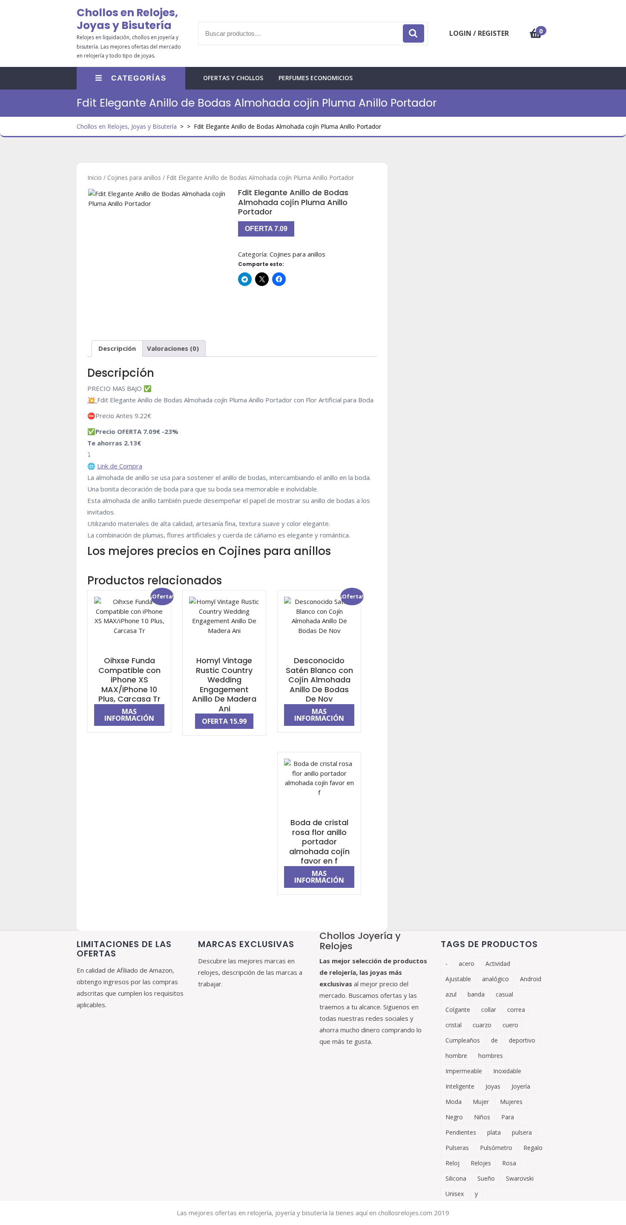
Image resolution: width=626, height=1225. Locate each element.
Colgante (457, 1009)
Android (530, 979)
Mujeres (511, 1102)
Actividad (497, 963)
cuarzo (482, 1025)
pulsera (522, 1132)
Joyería (520, 1086)
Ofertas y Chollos (233, 78)
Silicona (455, 1178)
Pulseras (457, 1148)
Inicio (94, 177)
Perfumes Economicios (316, 78)
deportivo (522, 1040)
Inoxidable (507, 1071)
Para (507, 1117)
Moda (453, 1102)
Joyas (492, 1086)
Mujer (481, 1102)
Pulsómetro (496, 1148)
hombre (456, 1056)
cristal (453, 1025)
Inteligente (459, 1086)
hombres (490, 1056)
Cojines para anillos (134, 177)
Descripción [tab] (117, 348)
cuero (510, 1025)
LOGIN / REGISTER (479, 33)
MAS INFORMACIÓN (129, 715)
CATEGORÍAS (139, 78)
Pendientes (460, 1132)
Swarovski (520, 1178)
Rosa (509, 1163)
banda (476, 994)
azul (451, 994)
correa (516, 1009)
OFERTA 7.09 (266, 228)
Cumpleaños (462, 1040)
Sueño (486, 1178)
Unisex (454, 1194)
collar (488, 1009)
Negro (454, 1117)
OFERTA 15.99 (224, 721)
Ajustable (458, 979)
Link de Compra (119, 466)
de (494, 1040)
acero (466, 963)
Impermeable (463, 1071)
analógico (495, 979)
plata (494, 1132)
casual (504, 994)
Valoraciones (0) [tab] (173, 348)
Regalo (533, 1148)
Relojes (481, 1163)
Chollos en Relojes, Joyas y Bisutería (127, 19)
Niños (482, 1117)
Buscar (413, 33)
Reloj (452, 1163)
